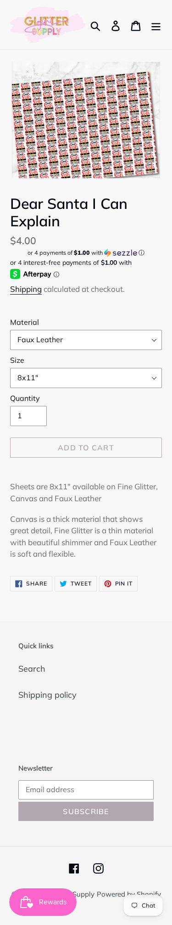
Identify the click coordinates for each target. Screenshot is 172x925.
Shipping (26, 289)
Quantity (25, 398)
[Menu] (156, 25)
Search (31, 668)
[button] (86, 252)
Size (17, 360)
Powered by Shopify (129, 894)
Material (24, 322)
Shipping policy (47, 695)
